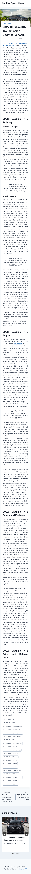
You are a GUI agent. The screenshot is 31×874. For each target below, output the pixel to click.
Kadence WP (23, 869)
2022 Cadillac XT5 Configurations (12, 726)
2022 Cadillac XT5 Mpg (10, 760)
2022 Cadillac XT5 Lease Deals (12, 750)
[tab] (12, 853)
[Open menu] (27, 3)
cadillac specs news (9, 38)
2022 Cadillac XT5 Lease (10, 746)
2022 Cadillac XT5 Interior (10, 740)
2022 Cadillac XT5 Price (10, 767)
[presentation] (15, 825)
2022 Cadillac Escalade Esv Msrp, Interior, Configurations (7, 796)
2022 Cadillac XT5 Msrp (10, 763)
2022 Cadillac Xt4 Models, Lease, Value (23, 795)
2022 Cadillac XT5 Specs (10, 780)
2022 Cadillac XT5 (8, 719)
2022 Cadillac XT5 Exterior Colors (12, 733)
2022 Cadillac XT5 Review (10, 773)
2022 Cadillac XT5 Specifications (12, 777)
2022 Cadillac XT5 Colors (10, 723)
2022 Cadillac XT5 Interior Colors (12, 743)
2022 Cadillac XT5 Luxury (10, 756)
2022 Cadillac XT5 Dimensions (11, 729)
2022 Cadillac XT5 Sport (10, 784)
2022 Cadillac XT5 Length (10, 753)
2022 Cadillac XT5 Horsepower (12, 736)
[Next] (26, 834)
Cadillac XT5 (7, 23)
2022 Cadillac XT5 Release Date (12, 770)
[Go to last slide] (4, 834)
